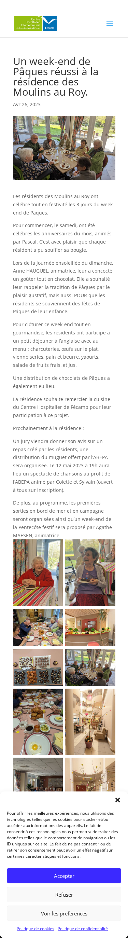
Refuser (64, 894)
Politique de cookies (35, 929)
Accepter (64, 875)
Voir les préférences (64, 913)
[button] (117, 800)
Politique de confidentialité (83, 929)
